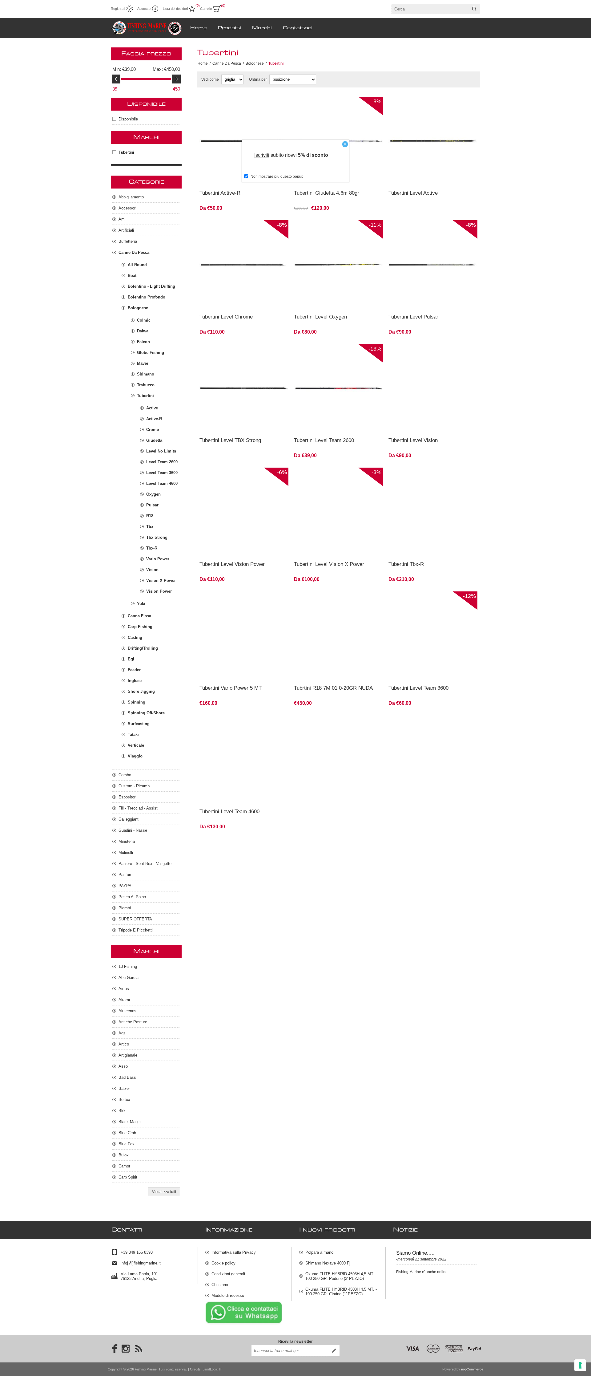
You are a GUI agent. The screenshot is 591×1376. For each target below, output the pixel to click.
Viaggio (135, 756)
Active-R (154, 418)
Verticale (136, 745)
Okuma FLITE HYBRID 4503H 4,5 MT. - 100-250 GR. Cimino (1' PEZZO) (341, 1291)
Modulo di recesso (227, 1295)
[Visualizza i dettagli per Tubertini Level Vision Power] (244, 512)
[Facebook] (113, 1349)
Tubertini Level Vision (413, 440)
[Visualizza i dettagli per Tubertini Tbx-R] (433, 512)
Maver (142, 363)
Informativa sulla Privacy (233, 1252)
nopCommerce (472, 1369)
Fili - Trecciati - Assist (138, 808)
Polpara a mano (319, 1252)
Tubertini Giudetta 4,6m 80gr (326, 193)
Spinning (136, 702)
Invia (334, 1350)
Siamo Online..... (415, 1253)
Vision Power (159, 591)
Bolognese (138, 308)
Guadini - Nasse (133, 830)
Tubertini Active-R (219, 193)
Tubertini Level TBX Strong (230, 440)
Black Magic (130, 1121)
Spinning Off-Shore (146, 713)
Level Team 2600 (162, 462)
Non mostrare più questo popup (277, 176)
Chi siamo (220, 1284)
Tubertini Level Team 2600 (324, 440)
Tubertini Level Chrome (226, 317)
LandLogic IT (212, 1369)
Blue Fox (127, 1144)
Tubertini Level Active (413, 193)
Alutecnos (127, 1011)
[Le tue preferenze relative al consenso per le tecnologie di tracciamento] (580, 1365)
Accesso (144, 8)
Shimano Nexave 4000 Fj (327, 1263)
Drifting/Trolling (143, 648)
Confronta (229, 177)
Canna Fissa (139, 616)
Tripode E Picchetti (136, 930)
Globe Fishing (150, 352)
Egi (131, 659)
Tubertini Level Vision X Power (329, 564)
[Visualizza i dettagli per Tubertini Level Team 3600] (433, 636)
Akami (124, 999)
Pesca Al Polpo (132, 897)
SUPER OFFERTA (135, 919)
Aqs (122, 1033)
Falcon (143, 341)
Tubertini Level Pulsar (413, 317)
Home (203, 63)
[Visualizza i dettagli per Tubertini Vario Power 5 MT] (244, 636)
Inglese (135, 680)
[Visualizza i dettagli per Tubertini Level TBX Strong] (244, 388)
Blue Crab (127, 1132)
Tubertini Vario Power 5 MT (230, 688)
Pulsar (152, 505)
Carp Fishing (140, 626)
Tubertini (126, 152)
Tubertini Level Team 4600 (229, 811)
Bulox (124, 1155)
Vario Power (157, 559)
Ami (122, 219)
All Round (137, 264)
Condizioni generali (228, 1274)
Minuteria (127, 841)
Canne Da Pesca (134, 252)
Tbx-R (151, 548)
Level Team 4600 (162, 483)
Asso (123, 1066)
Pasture (125, 874)
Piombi (125, 908)
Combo (125, 775)
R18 (149, 515)
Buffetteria (128, 241)
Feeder (134, 670)
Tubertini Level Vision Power (232, 564)
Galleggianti (129, 819)
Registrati (118, 8)
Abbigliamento (131, 197)
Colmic (144, 320)
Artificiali (126, 230)
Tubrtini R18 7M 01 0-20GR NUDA (333, 688)
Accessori (127, 208)
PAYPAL (126, 885)
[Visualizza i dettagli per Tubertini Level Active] (433, 141)
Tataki (133, 734)
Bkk (122, 1110)
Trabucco (146, 385)
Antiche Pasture (133, 1022)
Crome (152, 429)
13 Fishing (128, 966)
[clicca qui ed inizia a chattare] (243, 1323)
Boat (132, 275)
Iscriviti (261, 155)
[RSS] (138, 1349)
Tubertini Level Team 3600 (418, 688)
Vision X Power (161, 580)
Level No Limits (161, 451)
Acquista (357, 177)
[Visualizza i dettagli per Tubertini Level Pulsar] (433, 265)
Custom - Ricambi (135, 786)
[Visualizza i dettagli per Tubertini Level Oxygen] (338, 265)
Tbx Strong (156, 537)
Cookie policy (223, 1263)
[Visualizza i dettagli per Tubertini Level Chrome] (244, 265)
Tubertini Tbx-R (406, 564)
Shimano (145, 374)
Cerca (474, 9)
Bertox (124, 1099)
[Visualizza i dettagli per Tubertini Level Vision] (433, 388)
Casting (135, 637)
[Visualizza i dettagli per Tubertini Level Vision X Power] (338, 512)
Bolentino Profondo (146, 297)
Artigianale (128, 1055)
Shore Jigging (141, 691)
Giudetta (154, 440)
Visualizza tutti (164, 1192)
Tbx (149, 526)
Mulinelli (126, 852)
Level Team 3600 (162, 472)
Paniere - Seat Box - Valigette (145, 863)
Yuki (141, 603)
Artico (124, 1044)
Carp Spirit (128, 1177)
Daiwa (142, 331)
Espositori (127, 797)
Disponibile (128, 119)
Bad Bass (127, 1077)
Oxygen (153, 494)
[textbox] (430, 9)
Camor (124, 1166)
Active (152, 408)
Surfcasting (139, 723)
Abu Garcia (129, 977)
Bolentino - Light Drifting (151, 286)
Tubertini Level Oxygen (320, 317)
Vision (152, 569)
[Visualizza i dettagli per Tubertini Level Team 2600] (338, 388)
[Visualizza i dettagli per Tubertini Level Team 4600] (244, 760)
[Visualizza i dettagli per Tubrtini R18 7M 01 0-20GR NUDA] (338, 636)
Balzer (124, 1088)
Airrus (124, 988)
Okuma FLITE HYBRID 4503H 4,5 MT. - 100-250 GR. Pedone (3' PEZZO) (341, 1276)
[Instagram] (126, 1349)
